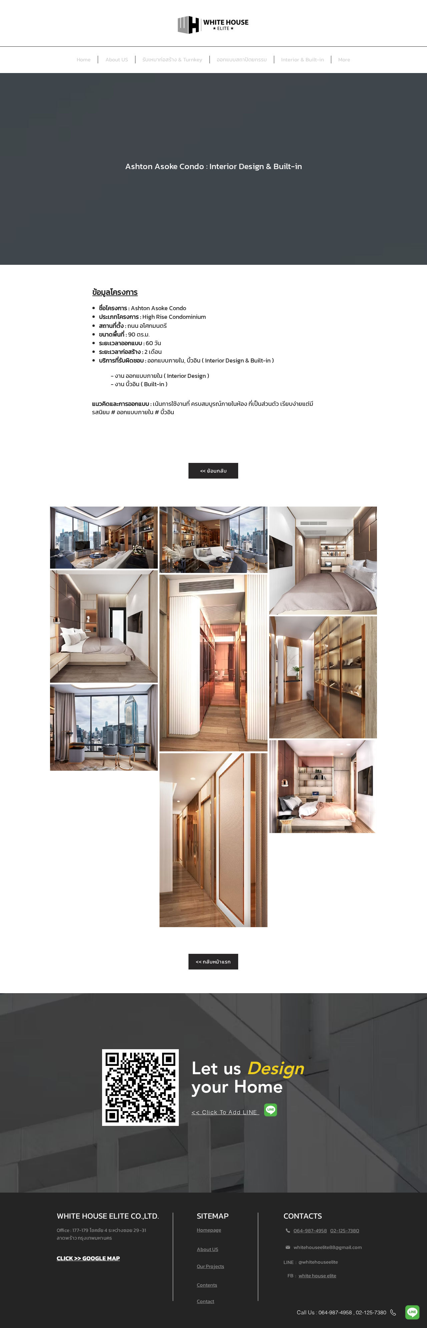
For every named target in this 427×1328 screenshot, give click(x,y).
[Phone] (288, 1230)
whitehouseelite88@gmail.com (328, 1247)
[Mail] (288, 1247)
